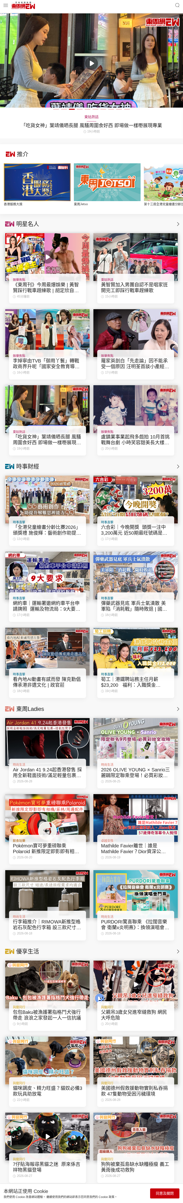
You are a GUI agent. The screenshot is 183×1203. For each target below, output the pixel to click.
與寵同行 (19, 1007)
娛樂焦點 (19, 279)
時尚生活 (19, 764)
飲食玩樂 (19, 840)
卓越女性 (107, 840)
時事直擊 (19, 522)
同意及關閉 (165, 1193)
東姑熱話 (107, 279)
